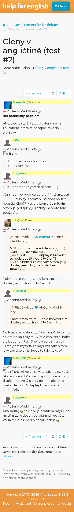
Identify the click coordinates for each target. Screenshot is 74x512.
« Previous (34, 93)
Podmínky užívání (17, 503)
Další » (64, 93)
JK (22, 220)
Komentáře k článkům (41, 25)
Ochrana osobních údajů (52, 503)
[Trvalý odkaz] (39, 111)
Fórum (15, 25)
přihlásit (9, 456)
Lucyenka (19, 173)
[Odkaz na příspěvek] (11, 237)
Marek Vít (27, 102)
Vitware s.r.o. (49, 494)
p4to (16, 140)
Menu (62, 6)
